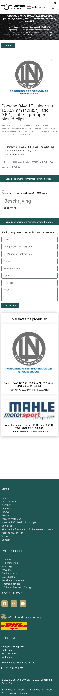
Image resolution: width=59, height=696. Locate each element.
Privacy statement (18, 693)
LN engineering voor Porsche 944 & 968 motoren (29, 193)
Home (10, 27)
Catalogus (34, 27)
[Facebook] (4, 603)
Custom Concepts (21, 27)
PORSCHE (43, 27)
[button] (53, 7)
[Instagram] (14, 603)
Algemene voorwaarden (14, 689)
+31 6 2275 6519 (13, 668)
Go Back (8, 45)
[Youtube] (23, 603)
